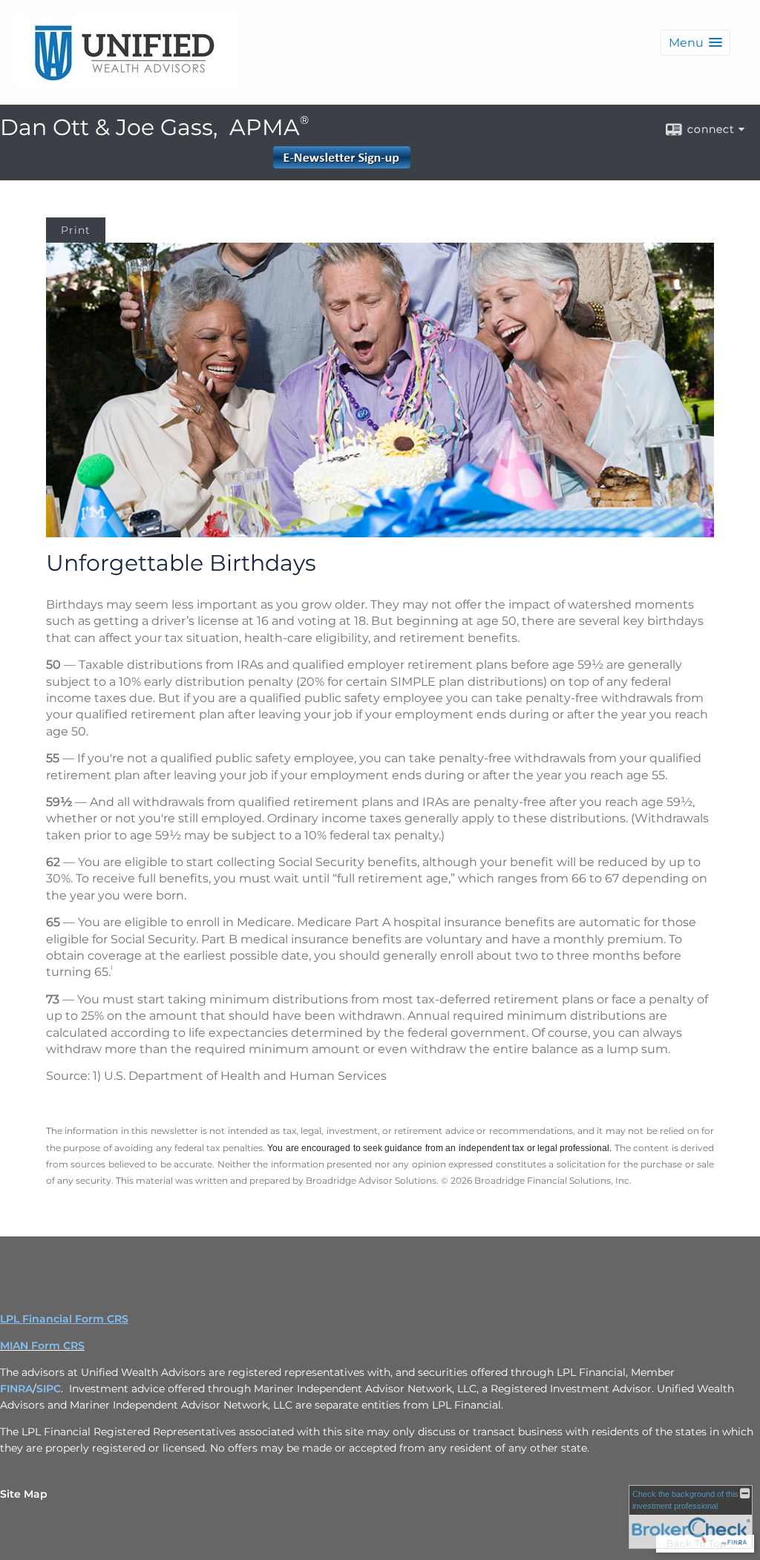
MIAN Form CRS (42, 1345)
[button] (695, 43)
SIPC (48, 1388)
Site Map (24, 1494)
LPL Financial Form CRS (64, 1318)
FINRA (16, 1388)
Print (76, 230)
